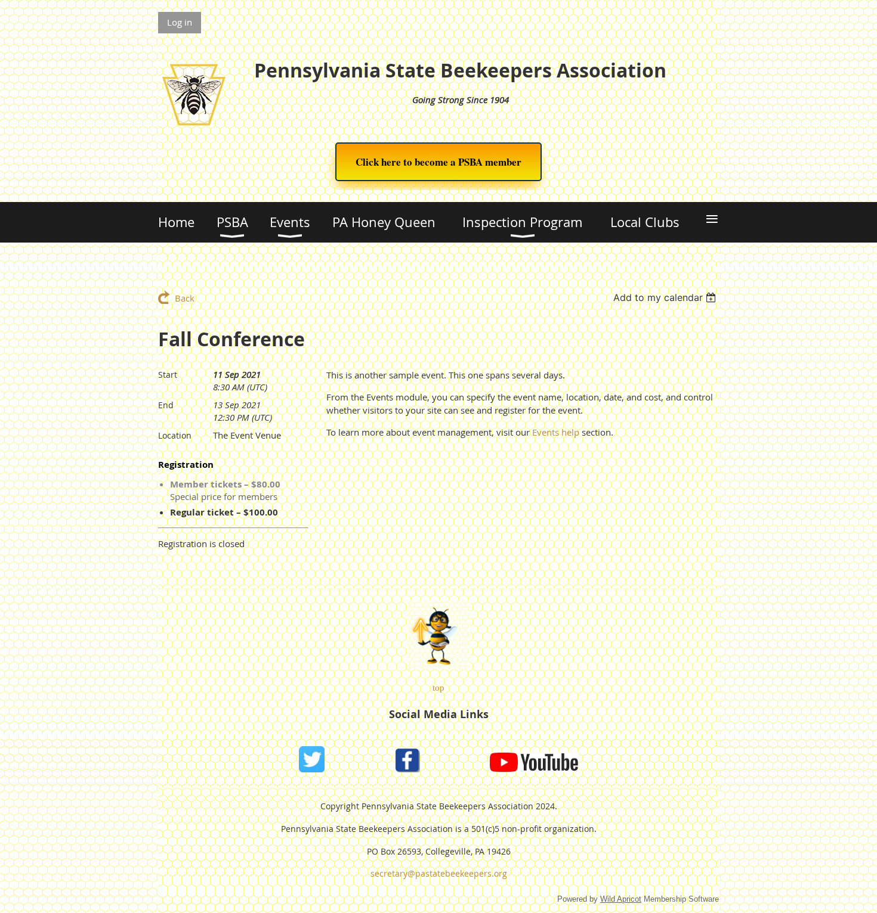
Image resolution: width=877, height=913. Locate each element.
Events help (555, 432)
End (166, 405)
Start (167, 374)
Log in (179, 22)
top (438, 687)
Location (175, 435)
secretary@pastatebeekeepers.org (438, 873)
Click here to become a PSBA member (438, 161)
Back (184, 298)
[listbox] (666, 297)
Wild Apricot (620, 899)
